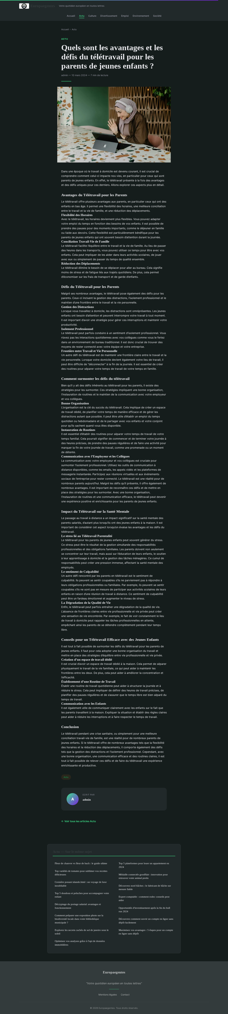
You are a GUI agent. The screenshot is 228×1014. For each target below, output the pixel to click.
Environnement (141, 15)
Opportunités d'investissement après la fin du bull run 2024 (144, 909)
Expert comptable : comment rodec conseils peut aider (144, 898)
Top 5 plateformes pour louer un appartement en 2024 (144, 865)
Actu (81, 15)
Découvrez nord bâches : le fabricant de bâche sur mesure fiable (145, 887)
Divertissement (108, 15)
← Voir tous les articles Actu (78, 821)
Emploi (125, 15)
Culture (92, 15)
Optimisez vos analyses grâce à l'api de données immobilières (80, 943)
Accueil (71, 15)
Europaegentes (42, 6)
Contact (125, 994)
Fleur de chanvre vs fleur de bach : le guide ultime (81, 863)
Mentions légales (107, 994)
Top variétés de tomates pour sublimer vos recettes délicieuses (81, 873)
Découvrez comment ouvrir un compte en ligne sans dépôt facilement (146, 920)
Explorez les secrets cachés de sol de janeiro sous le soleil (82, 932)
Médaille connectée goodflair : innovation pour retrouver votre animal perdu (143, 876)
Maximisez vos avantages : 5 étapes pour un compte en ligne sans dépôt (146, 932)
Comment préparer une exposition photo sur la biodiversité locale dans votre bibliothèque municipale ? (79, 919)
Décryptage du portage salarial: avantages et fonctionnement (78, 906)
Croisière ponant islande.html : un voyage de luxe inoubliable (81, 884)
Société (157, 15)
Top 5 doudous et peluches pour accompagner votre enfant (82, 895)
